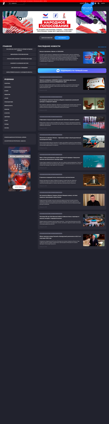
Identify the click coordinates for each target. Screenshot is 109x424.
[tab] (46, 38)
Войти (103, 3)
